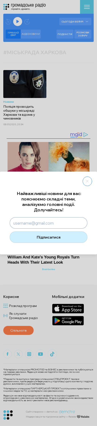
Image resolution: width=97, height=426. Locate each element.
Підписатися (49, 237)
